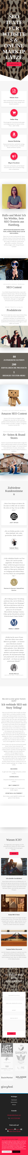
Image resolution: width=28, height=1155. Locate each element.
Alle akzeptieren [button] (16, 1151)
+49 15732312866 (15, 1118)
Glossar (14, 1104)
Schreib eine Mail (14, 64)
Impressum (14, 1100)
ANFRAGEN (14, 853)
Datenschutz (14, 1102)
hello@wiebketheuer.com (14, 1115)
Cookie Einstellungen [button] (7, 1151)
